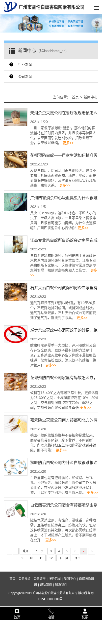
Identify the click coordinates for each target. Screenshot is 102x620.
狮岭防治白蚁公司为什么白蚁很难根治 (64, 463)
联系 (85, 610)
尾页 (77, 558)
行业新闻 (25, 65)
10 (31, 558)
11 (41, 558)
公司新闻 (25, 76)
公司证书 (40, 579)
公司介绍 (24, 579)
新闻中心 (91, 97)
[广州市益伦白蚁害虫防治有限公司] (44, 7)
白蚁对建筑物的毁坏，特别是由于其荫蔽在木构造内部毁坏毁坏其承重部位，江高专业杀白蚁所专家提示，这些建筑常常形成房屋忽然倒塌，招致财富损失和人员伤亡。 (63, 265)
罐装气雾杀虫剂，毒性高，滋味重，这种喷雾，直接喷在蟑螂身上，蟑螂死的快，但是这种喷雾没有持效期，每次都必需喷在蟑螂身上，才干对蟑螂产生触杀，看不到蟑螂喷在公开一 (63, 530)
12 (51, 558)
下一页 (63, 558)
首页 (75, 97)
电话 (51, 610)
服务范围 (55, 579)
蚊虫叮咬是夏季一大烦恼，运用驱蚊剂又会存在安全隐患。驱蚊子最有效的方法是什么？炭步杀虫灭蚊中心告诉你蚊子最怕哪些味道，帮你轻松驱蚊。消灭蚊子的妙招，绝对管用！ (63, 355)
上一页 (39, 551)
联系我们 (61, 584)
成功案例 (46, 584)
